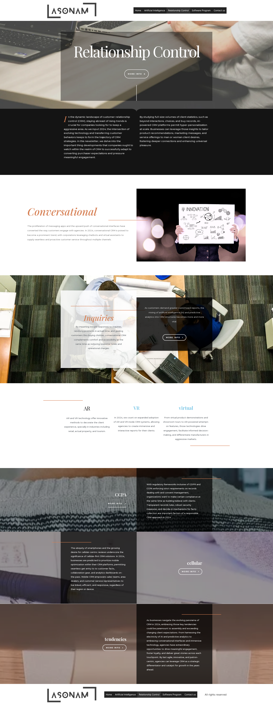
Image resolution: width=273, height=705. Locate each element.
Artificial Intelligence (154, 10)
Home (138, 10)
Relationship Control (178, 10)
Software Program (201, 10)
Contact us (219, 10)
